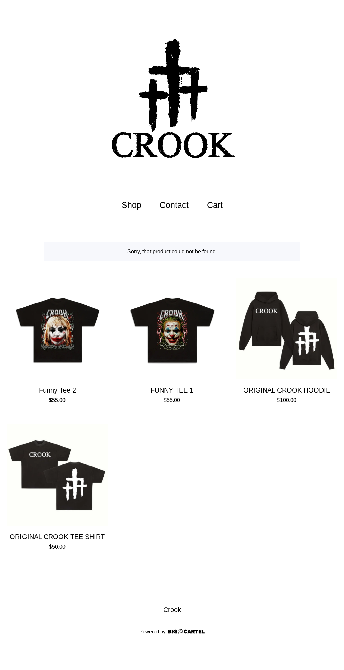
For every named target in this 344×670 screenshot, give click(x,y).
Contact (174, 205)
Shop (131, 205)
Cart (216, 204)
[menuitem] (131, 205)
